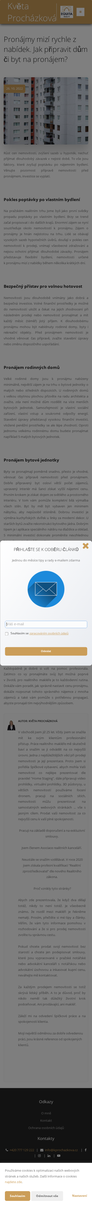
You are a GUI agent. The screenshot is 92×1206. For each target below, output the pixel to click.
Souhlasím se (20, 633)
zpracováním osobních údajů (48, 633)
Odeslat (46, 651)
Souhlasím (17, 1196)
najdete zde (13, 1182)
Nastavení (79, 1196)
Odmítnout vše (47, 1196)
